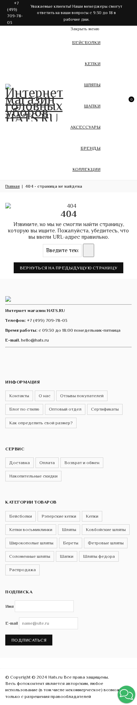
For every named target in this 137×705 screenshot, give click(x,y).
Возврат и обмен (81, 462)
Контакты (19, 395)
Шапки (92, 105)
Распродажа (22, 569)
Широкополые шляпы (31, 542)
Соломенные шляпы (29, 556)
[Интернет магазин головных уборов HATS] (35, 101)
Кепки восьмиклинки (30, 529)
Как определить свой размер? (41, 422)
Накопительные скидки (33, 476)
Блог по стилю (24, 409)
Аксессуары (85, 127)
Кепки (92, 63)
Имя (9, 606)
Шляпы (92, 84)
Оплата (47, 462)
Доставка (19, 462)
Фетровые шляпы (106, 542)
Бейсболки (86, 42)
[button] (126, 694)
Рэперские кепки (58, 516)
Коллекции (86, 169)
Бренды (90, 148)
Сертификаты (105, 409)
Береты (70, 542)
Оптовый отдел (65, 409)
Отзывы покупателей (82, 395)
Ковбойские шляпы (106, 529)
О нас (45, 395)
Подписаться (28, 640)
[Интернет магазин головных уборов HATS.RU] (8, 298)
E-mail (11, 623)
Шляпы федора (99, 556)
